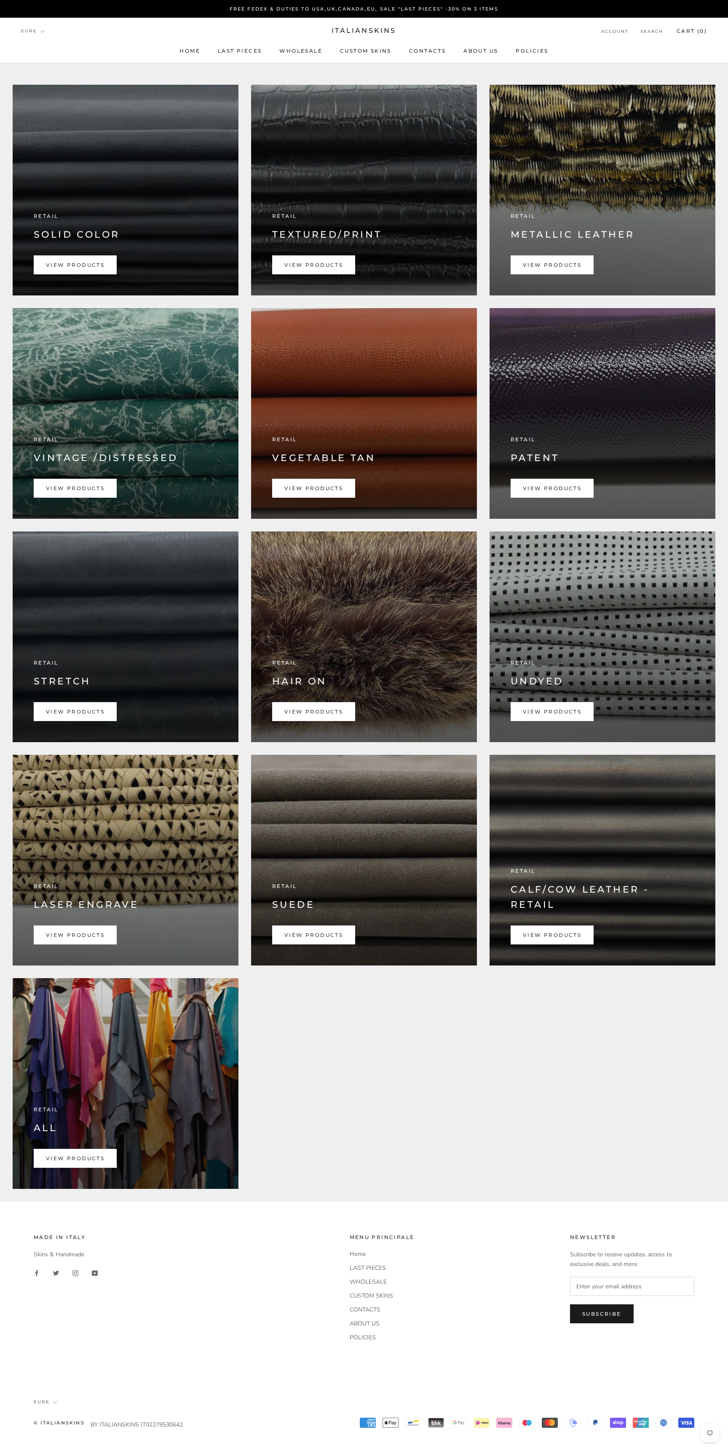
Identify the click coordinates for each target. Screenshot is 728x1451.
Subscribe (601, 1314)
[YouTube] (95, 1272)
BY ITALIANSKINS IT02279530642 (137, 1425)
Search (651, 31)
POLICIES (532, 51)
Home (189, 51)
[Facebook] (37, 1272)
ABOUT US (480, 51)
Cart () (692, 31)
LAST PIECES (240, 51)
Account (615, 31)
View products (75, 265)
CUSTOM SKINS (365, 51)
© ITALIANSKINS (59, 1423)
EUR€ (29, 31)
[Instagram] (75, 1272)
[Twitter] (56, 1272)
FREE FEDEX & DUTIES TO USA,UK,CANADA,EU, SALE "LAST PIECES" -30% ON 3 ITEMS (364, 9)
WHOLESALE (300, 51)
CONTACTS (427, 51)
